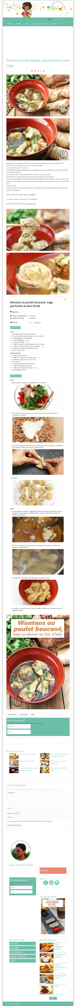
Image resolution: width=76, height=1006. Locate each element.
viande (33, 714)
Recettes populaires (48, 939)
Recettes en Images (48, 896)
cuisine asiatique (12, 714)
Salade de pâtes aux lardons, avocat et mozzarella (28, 769)
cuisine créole (23, 714)
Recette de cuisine (17, 939)
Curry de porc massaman (27, 754)
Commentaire (11, 793)
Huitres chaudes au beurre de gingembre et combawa (59, 755)
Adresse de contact (13, 813)
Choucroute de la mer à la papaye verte (58, 762)
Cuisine (9, 24)
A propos (55, 24)
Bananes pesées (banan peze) (60, 967)
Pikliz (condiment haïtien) (58, 946)
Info (28, 355)
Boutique (44, 870)
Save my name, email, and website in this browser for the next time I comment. (30, 821)
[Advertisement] (38, 40)
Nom (9, 808)
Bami (56, 986)
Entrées (51, 738)
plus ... (53, 998)
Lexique (35, 24)
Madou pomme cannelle (27, 761)
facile (19, 312)
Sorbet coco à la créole (59, 955)
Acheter (27, 340)
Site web (9, 817)
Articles (45, 24)
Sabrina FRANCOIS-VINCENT (17, 738)
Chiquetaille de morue (60, 976)
